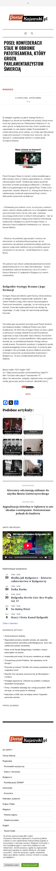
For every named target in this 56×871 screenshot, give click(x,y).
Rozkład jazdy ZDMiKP (14, 782)
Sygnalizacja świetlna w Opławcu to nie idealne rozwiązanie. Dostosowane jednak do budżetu (28, 510)
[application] (28, 545)
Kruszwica (8, 793)
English (6, 825)
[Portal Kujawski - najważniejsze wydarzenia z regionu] (28, 18)
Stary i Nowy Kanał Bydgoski (29, 617)
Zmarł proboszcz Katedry (15, 636)
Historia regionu (10, 815)
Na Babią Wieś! (20, 609)
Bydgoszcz (8, 90)
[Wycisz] (46, 557)
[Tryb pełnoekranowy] (50, 557)
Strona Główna (9, 756)
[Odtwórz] (6, 557)
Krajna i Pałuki (9, 804)
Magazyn (7, 809)
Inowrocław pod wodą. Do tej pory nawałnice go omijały (27, 656)
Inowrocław (7, 788)
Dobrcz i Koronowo (12, 772)
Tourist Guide (9, 831)
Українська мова (11, 820)
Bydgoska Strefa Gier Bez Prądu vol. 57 (32, 599)
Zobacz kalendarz (10, 623)
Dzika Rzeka (19, 589)
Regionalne (7, 761)
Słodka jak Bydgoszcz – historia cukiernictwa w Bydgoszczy (31, 579)
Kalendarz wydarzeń (11, 798)
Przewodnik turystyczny (14, 766)
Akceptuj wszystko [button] (30, 865)
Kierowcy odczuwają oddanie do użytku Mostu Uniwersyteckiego (28, 492)
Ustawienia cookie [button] (11, 865)
